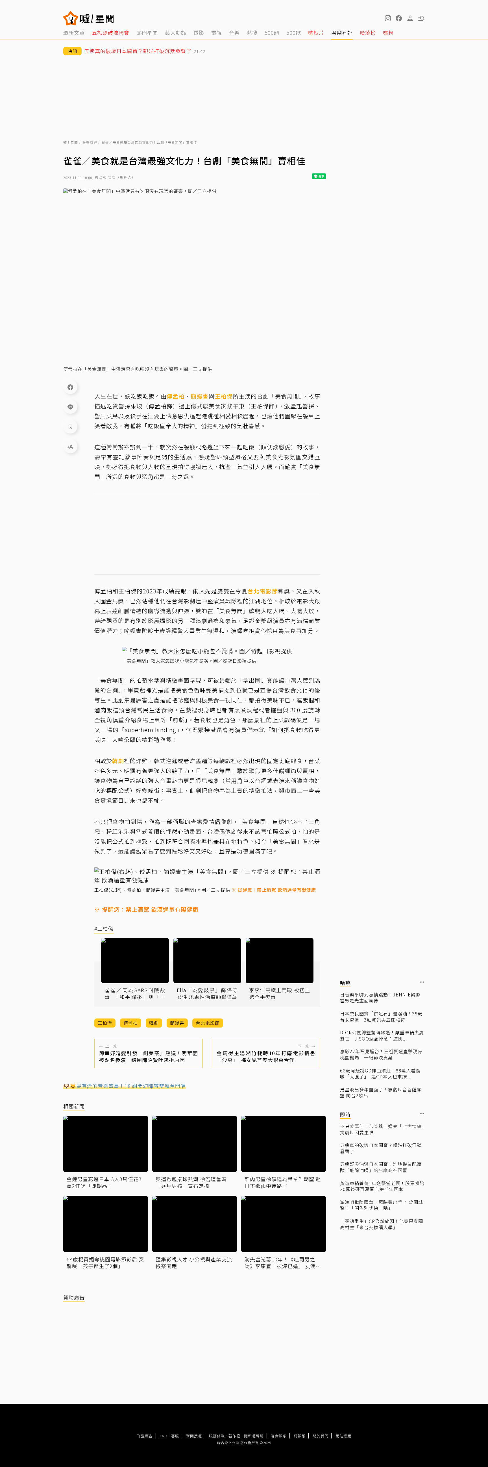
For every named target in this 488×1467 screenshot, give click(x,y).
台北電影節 (263, 591)
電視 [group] (216, 32)
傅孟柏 (176, 396)
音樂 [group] (234, 32)
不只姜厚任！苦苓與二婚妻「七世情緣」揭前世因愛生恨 (382, 1129)
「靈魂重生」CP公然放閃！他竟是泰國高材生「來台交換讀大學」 (381, 1224)
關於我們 (320, 1435)
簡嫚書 (200, 396)
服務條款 (217, 1435)
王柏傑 (224, 396)
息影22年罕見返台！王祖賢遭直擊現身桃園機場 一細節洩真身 (381, 1054)
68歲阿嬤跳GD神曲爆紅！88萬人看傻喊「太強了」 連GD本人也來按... (380, 1073)
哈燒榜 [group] (368, 32)
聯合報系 (279, 1435)
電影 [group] (198, 32)
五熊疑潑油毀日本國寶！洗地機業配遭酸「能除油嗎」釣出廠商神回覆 (381, 1167)
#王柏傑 (104, 929)
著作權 (234, 1435)
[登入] (410, 18)
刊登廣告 (145, 1435)
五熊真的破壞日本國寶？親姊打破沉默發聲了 (381, 1148)
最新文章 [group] (74, 32)
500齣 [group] (272, 32)
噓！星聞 (70, 142)
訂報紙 (300, 1435)
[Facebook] (70, 387)
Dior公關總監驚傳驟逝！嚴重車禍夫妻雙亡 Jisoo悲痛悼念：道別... (382, 1035)
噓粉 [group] (388, 32)
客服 (175, 1435)
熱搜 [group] (252, 32)
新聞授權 (194, 1435)
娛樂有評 (89, 142)
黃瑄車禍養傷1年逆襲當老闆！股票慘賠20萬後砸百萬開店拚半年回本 (382, 1186)
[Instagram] (387, 18)
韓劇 (118, 761)
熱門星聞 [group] (147, 32)
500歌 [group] (293, 32)
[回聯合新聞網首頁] (71, 18)
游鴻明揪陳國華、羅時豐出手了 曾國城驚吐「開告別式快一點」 (381, 1205)
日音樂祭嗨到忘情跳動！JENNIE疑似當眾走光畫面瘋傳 (380, 997)
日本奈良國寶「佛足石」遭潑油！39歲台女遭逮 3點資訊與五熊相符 (381, 1017)
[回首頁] (97, 18)
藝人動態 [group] (175, 32)
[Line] (70, 407)
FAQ (163, 1435)
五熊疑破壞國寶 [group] (110, 32)
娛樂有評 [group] (342, 32)
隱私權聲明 (254, 1435)
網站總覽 (343, 1435)
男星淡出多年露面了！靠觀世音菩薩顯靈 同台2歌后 (381, 1092)
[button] (398, 18)
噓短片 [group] (316, 32)
